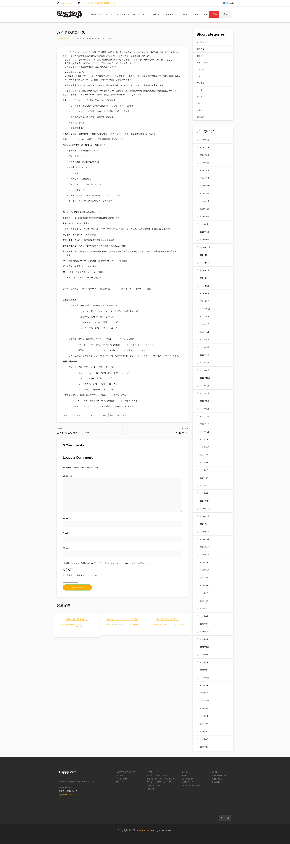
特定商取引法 (217, 779)
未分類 (199, 110)
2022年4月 (204, 424)
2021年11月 (204, 439)
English (216, 782)
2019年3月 (204, 624)
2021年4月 (204, 493)
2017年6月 (204, 731)
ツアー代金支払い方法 (191, 785)
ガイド (66, 415)
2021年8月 (204, 462)
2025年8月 (204, 201)
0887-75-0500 (66, 3)
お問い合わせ (230, 3)
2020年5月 (204, 547)
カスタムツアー (172, 14)
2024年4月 (204, 293)
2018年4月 (204, 678)
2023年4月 (204, 355)
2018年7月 (204, 654)
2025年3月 (204, 239)
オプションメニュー (78, 38)
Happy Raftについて (100, 14)
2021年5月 (204, 485)
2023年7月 (204, 332)
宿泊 (185, 14)
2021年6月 (204, 478)
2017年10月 (204, 701)
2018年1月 (204, 693)
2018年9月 (204, 639)
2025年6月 (204, 216)
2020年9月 (204, 516)
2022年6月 (204, 409)
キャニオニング (139, 14)
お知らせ (90, 38)
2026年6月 (204, 155)
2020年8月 (204, 524)
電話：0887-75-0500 (68, 795)
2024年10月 (205, 247)
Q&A (205, 14)
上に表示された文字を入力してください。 (81, 575)
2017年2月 (204, 747)
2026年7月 (204, 147)
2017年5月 (204, 739)
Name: (65, 518)
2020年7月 (204, 532)
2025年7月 (204, 209)
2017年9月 (204, 708)
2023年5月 (204, 347)
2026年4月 (204, 170)
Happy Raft (144, 830)
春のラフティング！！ (167, 619)
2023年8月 (204, 324)
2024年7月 (204, 270)
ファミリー (201, 83)
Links (214, 772)
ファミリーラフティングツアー (160, 782)
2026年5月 (204, 163)
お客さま (200, 49)
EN (227, 14)
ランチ (199, 97)
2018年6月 (204, 662)
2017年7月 (204, 724)
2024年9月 (204, 255)
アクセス (194, 14)
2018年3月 (204, 685)
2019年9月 (204, 578)
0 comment (108, 38)
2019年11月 (204, 562)
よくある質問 (187, 779)
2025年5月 (204, 224)
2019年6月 (204, 601)
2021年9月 (204, 455)
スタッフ (98, 38)
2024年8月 (204, 262)
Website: (66, 548)
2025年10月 (205, 186)
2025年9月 (204, 193)
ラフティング (121, 14)
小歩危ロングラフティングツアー (160, 775)
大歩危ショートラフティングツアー (161, 779)
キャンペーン (202, 62)
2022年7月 (204, 401)
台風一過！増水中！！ (77, 619)
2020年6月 (204, 539)
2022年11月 (204, 370)
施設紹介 (119, 775)
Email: (65, 533)
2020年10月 (205, 508)
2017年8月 (204, 716)
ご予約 (214, 14)
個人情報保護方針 (219, 775)
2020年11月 (204, 501)
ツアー (87, 624)
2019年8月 (204, 585)
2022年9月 (204, 385)
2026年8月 (204, 140)
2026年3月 (204, 178)
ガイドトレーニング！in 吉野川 (122, 619)
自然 (104, 415)
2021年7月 (204, 470)
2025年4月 (204, 232)
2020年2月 (204, 555)
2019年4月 (204, 616)
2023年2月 (204, 362)
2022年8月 (204, 393)
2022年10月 (205, 378)
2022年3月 (204, 432)
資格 (111, 415)
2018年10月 (205, 631)
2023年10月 (205, 309)
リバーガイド (90, 415)
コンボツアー (155, 14)
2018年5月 (204, 670)
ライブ (199, 90)
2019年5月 (204, 608)
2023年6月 (204, 339)
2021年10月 (204, 447)
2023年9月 (204, 316)
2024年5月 (204, 286)
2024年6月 (204, 278)
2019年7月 (204, 593)
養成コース (120, 415)
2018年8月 (204, 647)
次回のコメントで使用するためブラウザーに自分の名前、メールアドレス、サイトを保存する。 (107, 563)
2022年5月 (204, 416)
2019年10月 (204, 570)
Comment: (67, 476)
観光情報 (200, 117)
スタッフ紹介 (121, 779)
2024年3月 (204, 301)
